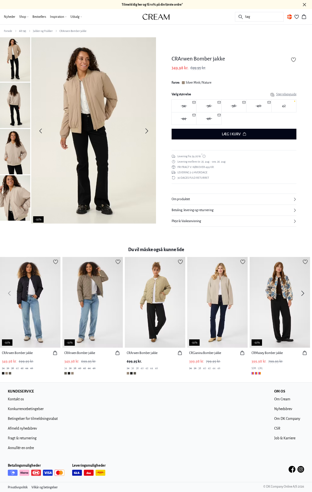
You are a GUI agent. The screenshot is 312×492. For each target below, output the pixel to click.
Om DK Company (287, 419)
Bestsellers (39, 17)
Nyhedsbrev (283, 409)
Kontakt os (16, 399)
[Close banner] (304, 4)
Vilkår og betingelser (44, 487)
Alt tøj (22, 31)
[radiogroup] (234, 112)
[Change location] (289, 17)
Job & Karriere (284, 438)
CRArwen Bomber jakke (73, 31)
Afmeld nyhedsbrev (22, 428)
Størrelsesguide (286, 94)
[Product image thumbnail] (15, 59)
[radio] (284, 106)
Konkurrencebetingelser (26, 409)
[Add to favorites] (293, 60)
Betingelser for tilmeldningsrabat (33, 419)
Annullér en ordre (21, 448)
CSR (277, 428)
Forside (8, 31)
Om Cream (282, 399)
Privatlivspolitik (18, 487)
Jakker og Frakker (43, 31)
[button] (234, 199)
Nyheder (9, 17)
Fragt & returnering (22, 438)
